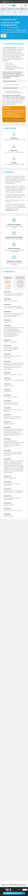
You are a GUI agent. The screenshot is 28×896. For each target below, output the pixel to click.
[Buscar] (22, 5)
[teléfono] (6, 5)
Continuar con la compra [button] (14, 893)
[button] (23, 890)
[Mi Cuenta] (2, 5)
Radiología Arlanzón (9, 25)
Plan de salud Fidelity (23, 9)
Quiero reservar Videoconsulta (14, 120)
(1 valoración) (15, 27)
